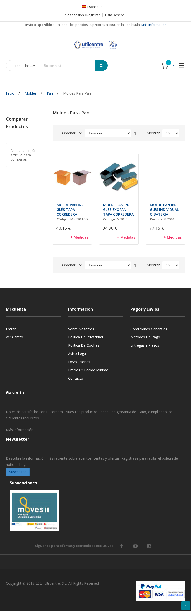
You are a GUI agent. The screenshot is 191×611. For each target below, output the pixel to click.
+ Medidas (79, 237)
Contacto (75, 378)
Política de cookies (83, 345)
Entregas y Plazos (144, 345)
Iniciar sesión (74, 15)
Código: (63, 219)
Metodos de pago (145, 337)
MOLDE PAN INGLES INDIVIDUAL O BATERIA (164, 209)
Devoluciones (79, 361)
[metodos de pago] (160, 591)
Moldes (31, 93)
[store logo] (95, 38)
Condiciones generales (148, 329)
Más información (154, 24)
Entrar (11, 329)
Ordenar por (72, 133)
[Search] (101, 65)
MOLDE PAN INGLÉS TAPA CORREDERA (70, 209)
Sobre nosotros (81, 329)
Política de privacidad (85, 337)
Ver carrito (14, 337)
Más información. (20, 429)
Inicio (10, 93)
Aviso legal (77, 353)
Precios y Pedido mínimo (88, 370)
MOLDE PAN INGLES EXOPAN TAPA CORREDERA (118, 209)
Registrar (93, 15)
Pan (50, 93)
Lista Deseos (115, 15)
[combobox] (70, 66)
